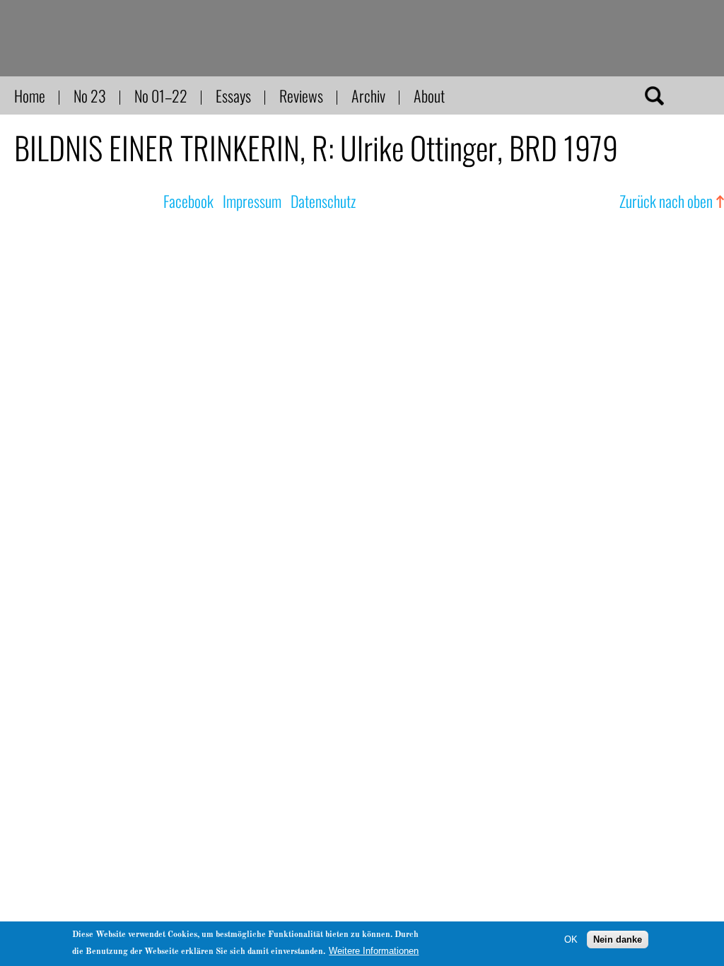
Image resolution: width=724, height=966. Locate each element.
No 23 (90, 95)
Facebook (188, 201)
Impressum (252, 201)
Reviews (301, 95)
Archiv (368, 95)
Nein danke (617, 939)
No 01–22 (160, 95)
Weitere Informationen (374, 950)
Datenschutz (323, 201)
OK (571, 939)
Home (29, 95)
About (429, 95)
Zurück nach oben (666, 201)
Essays (233, 95)
